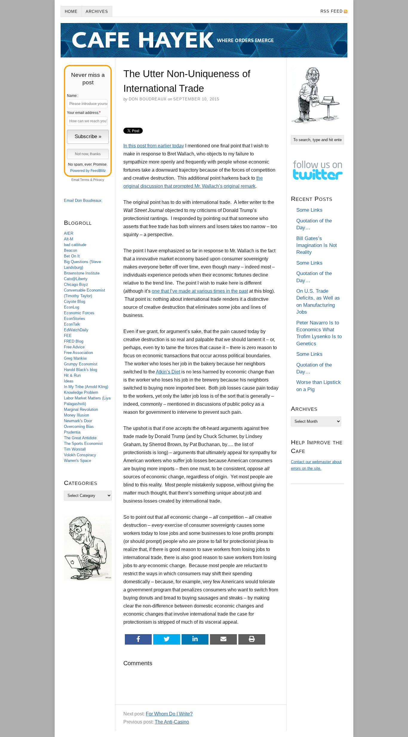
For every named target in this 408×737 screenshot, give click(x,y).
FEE (68, 335)
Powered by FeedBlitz (88, 171)
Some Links (309, 210)
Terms (84, 179)
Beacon (70, 250)
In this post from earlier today (153, 145)
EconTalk (72, 324)
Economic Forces (79, 313)
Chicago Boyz (76, 284)
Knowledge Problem (81, 392)
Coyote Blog (74, 301)
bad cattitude (75, 244)
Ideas (68, 381)
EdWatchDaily (76, 330)
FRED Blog (73, 341)
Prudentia (72, 432)
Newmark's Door (78, 421)
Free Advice (74, 347)
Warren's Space (77, 460)
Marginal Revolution (81, 409)
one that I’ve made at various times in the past (200, 291)
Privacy (98, 179)
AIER (68, 233)
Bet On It (72, 256)
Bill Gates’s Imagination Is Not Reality (316, 245)
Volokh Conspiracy (80, 455)
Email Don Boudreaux (83, 200)
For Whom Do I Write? (169, 713)
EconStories (74, 318)
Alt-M (68, 239)
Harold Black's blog (80, 369)
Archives (97, 11)
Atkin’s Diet (168, 371)
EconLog (71, 307)
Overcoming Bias (79, 426)
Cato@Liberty (76, 279)
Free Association (78, 352)
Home (71, 11)
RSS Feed (331, 11)
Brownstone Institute (81, 273)
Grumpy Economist (80, 364)
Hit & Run (72, 375)
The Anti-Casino (172, 721)
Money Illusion (76, 415)
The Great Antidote (80, 438)
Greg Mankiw (75, 358)
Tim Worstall (75, 449)
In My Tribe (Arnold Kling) (86, 386)
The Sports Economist (83, 443)
